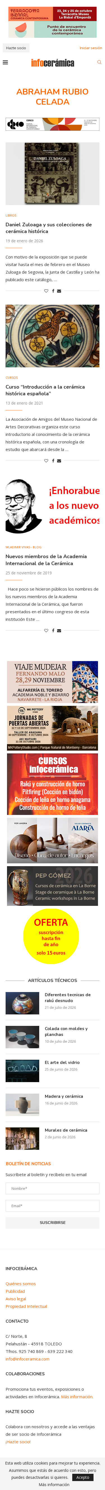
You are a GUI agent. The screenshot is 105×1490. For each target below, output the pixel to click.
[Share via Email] (59, 290)
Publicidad (15, 1291)
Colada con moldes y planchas (66, 1031)
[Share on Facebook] (53, 290)
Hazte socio (16, 47)
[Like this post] (46, 290)
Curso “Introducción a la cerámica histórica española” (45, 390)
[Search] (99, 62)
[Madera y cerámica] (22, 1105)
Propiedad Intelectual (26, 1306)
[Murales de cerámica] (22, 1138)
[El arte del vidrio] (22, 1071)
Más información (54, 1485)
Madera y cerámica (64, 1096)
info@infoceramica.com (28, 1359)
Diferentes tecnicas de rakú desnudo (68, 997)
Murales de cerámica (66, 1130)
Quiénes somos (21, 1283)
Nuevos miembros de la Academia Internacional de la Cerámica (46, 560)
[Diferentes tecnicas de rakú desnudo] (22, 1003)
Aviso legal (16, 1298)
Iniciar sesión (91, 47)
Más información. (77, 1396)
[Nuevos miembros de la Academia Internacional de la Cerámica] (52, 505)
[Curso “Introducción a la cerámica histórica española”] (52, 336)
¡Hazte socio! (18, 1441)
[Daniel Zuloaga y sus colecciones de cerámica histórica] (52, 173)
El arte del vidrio (62, 1062)
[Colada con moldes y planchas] (22, 1037)
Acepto (82, 1477)
